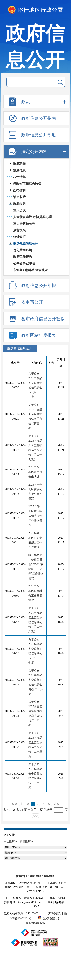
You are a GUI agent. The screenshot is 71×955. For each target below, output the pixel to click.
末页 (57, 803)
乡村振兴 (19, 230)
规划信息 (19, 170)
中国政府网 (11, 841)
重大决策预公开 (24, 223)
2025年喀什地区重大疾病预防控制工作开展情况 (35, 516)
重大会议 (19, 210)
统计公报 (19, 236)
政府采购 (19, 203)
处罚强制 (19, 190)
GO (35, 815)
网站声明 (35, 876)
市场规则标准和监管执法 (30, 270)
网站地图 (49, 876)
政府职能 (19, 163)
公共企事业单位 (24, 263)
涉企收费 (19, 197)
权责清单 (19, 177)
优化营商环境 (22, 250)
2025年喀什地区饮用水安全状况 (35, 472)
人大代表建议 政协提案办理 (32, 217)
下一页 (46, 803)
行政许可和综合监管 (27, 183)
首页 (14, 803)
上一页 (24, 803)
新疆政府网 (27, 841)
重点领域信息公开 (25, 243)
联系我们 (21, 876)
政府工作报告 (22, 256)
